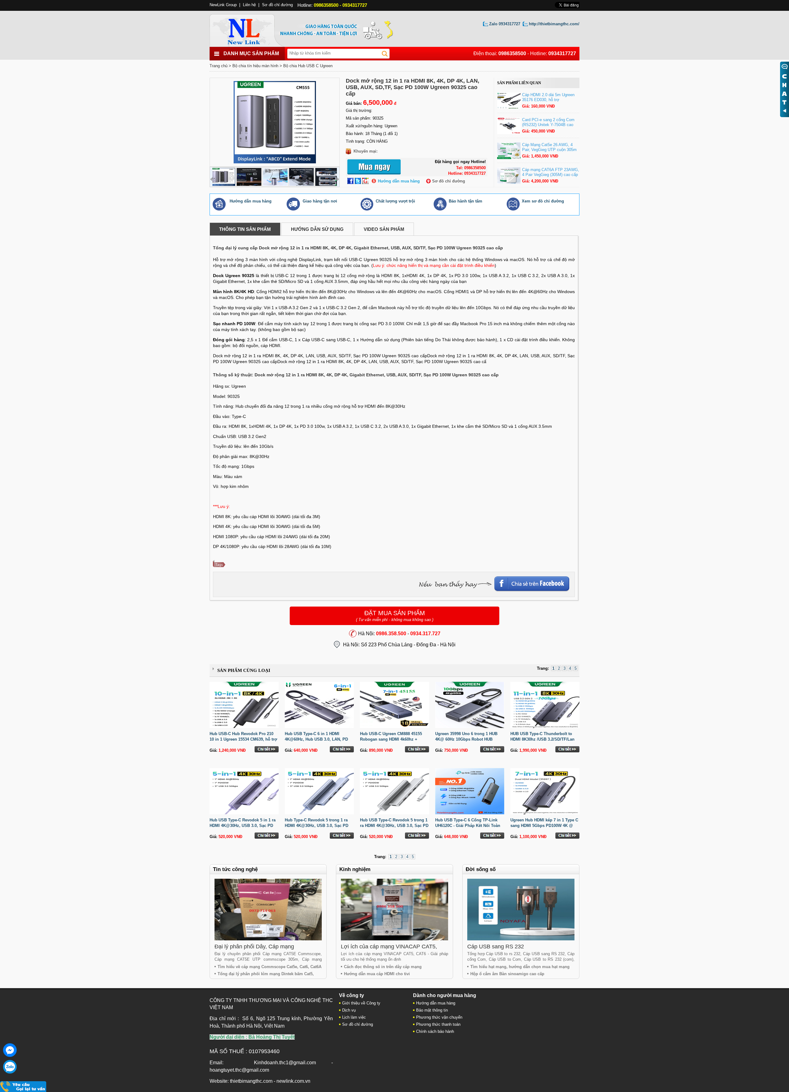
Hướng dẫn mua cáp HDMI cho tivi (377, 973)
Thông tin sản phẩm (245, 229)
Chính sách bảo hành (435, 1031)
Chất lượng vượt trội (395, 201)
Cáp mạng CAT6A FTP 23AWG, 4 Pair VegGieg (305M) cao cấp (550, 172)
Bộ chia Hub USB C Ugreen (308, 65)
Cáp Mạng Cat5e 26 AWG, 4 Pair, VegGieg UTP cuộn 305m (549, 147)
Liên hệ (249, 4)
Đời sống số (481, 869)
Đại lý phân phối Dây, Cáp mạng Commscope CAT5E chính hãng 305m (262, 949)
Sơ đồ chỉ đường (448, 181)
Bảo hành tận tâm (465, 201)
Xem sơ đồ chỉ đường (543, 201)
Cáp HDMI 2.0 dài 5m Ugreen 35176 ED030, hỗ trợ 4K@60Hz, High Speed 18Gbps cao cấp (550, 102)
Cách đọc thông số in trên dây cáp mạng (383, 966)
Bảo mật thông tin (432, 1010)
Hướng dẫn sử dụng (317, 229)
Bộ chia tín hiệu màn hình (255, 65)
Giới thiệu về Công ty (361, 1003)
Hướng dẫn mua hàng (399, 181)
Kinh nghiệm (354, 869)
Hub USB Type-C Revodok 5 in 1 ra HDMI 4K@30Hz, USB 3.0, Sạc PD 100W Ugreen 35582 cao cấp (243, 825)
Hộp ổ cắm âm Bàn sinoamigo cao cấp (507, 973)
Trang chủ (218, 65)
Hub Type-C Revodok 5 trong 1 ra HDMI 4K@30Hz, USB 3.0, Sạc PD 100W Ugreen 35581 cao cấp (316, 825)
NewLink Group (223, 4)
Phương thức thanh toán (438, 1024)
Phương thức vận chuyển (439, 1017)
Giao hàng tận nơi (320, 201)
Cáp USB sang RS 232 (495, 946)
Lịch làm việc (354, 1017)
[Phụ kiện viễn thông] (250, 29)
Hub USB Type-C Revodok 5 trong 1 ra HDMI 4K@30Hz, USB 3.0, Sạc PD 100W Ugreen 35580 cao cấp (394, 825)
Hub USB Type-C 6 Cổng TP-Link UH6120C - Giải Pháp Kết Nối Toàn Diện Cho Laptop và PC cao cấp (467, 825)
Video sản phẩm (384, 229)
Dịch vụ (349, 1010)
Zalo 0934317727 (504, 24)
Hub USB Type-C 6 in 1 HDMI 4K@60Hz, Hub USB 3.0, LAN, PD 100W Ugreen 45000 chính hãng (316, 739)
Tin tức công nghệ (235, 869)
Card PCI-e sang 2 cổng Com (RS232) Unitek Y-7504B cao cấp (548, 124)
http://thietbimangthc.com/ (554, 24)
